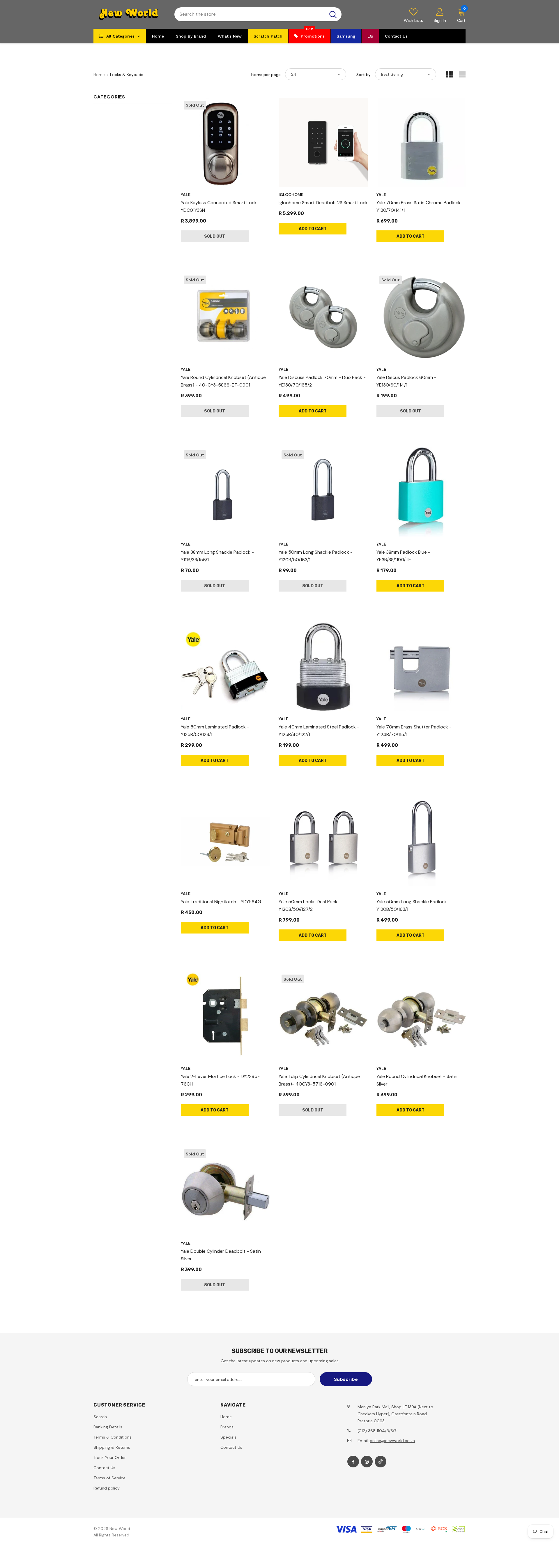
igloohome (291, 194)
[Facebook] (353, 1461)
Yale (185, 194)
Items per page (266, 74)
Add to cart (313, 228)
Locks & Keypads (126, 74)
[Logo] (129, 14)
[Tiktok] (380, 1461)
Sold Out (214, 236)
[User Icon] (440, 12)
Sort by (363, 74)
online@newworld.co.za (392, 1440)
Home (99, 74)
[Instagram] (367, 1461)
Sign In (440, 20)
